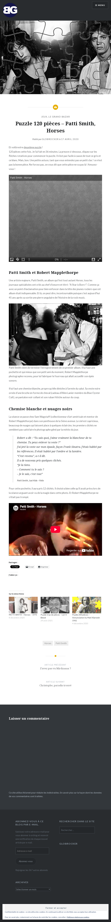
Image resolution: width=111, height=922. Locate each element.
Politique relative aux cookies (78, 917)
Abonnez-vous (26, 861)
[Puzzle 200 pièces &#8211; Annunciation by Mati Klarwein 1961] (86, 605)
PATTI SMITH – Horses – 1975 (23, 614)
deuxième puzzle (32, 147)
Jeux (44, 116)
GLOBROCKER (68, 843)
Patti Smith (61, 643)
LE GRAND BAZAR (59, 116)
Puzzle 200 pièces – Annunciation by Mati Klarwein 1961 (86, 617)
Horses (47, 643)
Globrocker (50, 139)
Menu (101, 5)
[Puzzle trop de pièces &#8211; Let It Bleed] (55, 605)
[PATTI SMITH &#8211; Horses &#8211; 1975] (23, 605)
